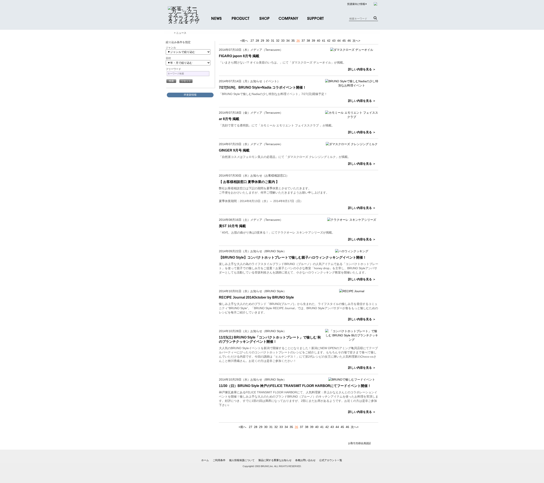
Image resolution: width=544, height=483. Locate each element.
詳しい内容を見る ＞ (362, 69)
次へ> (356, 40)
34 (288, 40)
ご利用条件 (219, 460)
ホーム (205, 460)
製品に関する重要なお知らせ (275, 460)
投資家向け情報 (356, 4)
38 (308, 40)
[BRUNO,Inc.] (184, 21)
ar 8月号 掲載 (229, 119)
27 (252, 40)
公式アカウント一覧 (330, 460)
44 (339, 40)
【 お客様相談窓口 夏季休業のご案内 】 (249, 182)
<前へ (244, 40)
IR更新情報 (190, 94)
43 (334, 40)
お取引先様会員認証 (359, 443)
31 (272, 40)
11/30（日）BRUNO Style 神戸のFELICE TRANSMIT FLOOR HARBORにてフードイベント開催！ (295, 386)
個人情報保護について (242, 460)
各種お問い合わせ (305, 460)
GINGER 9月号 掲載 (234, 150)
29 (262, 40)
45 (344, 40)
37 (303, 40)
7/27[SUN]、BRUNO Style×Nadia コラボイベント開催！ (262, 87)
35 (293, 40)
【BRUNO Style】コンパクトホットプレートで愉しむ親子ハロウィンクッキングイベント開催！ (292, 257)
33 (283, 40)
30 (267, 40)
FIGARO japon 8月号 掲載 (239, 56)
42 (328, 40)
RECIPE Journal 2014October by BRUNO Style (256, 297)
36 (298, 40)
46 (349, 40)
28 (257, 40)
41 (323, 40)
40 (318, 40)
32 (277, 40)
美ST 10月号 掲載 (232, 226)
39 (313, 40)
